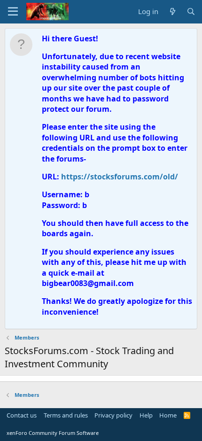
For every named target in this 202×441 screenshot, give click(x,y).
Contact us (22, 415)
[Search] (191, 11)
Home (168, 415)
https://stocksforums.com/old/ (119, 176)
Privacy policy (113, 415)
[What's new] (172, 11)
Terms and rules (66, 415)
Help (146, 415)
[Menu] (13, 11)
